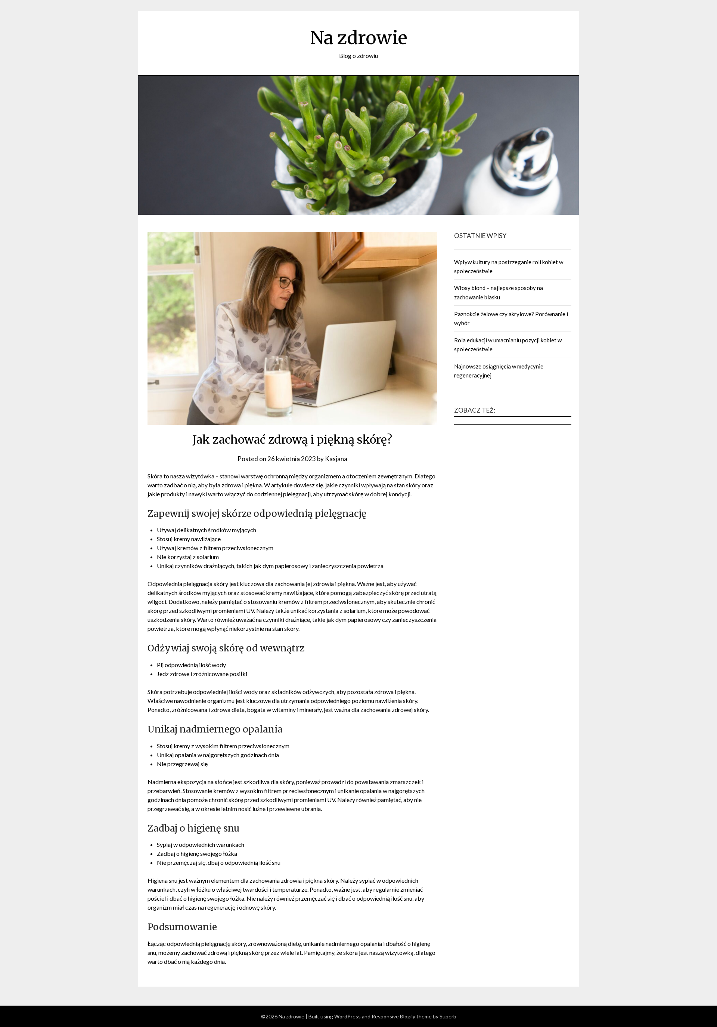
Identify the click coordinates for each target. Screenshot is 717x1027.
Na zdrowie (358, 38)
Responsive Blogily (393, 1016)
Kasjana (336, 459)
